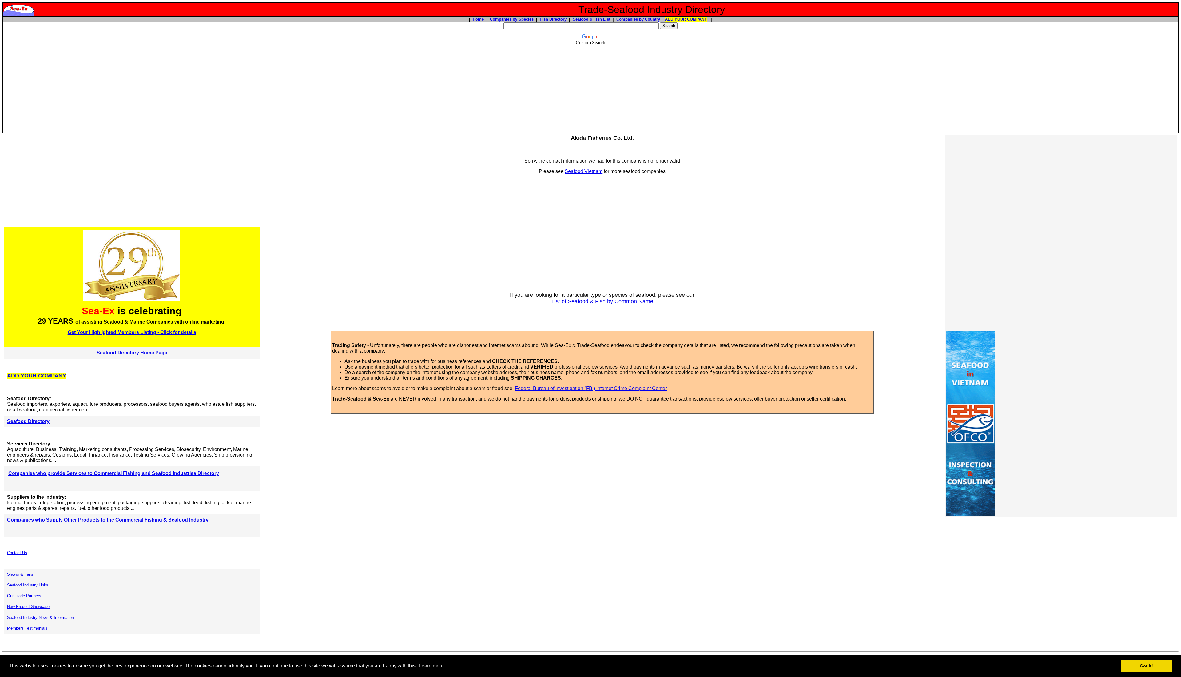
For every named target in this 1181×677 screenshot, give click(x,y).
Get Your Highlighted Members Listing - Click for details (132, 332)
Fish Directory (553, 19)
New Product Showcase (28, 606)
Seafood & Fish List (591, 19)
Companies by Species (512, 19)
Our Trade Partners (24, 596)
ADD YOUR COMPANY (686, 19)
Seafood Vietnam (583, 171)
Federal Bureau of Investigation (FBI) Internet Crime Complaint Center (591, 388)
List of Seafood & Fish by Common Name (602, 301)
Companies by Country (638, 19)
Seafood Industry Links (27, 585)
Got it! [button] (1146, 665)
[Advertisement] (590, 89)
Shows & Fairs (20, 574)
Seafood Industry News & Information (40, 617)
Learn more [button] (431, 665)
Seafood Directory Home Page (132, 352)
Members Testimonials (27, 628)
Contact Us (17, 552)
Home (478, 19)
